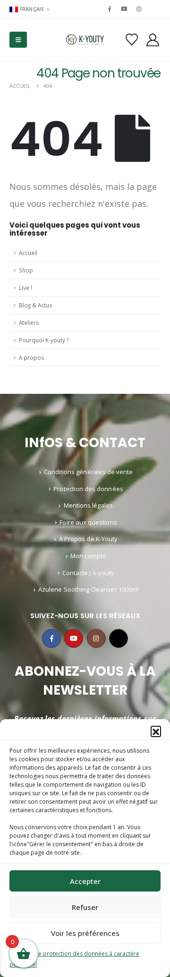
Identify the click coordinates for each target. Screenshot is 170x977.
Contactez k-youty (88, 573)
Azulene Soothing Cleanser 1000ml (88, 589)
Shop (26, 270)
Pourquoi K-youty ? (43, 340)
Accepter (85, 881)
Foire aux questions (88, 522)
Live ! (25, 287)
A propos (31, 357)
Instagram (96, 638)
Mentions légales (88, 505)
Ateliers (29, 322)
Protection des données (88, 488)
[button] (156, 731)
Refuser (85, 907)
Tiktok (118, 638)
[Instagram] (139, 9)
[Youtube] (124, 9)
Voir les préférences (85, 933)
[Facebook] (109, 9)
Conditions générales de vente (88, 471)
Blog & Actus (35, 305)
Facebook (51, 638)
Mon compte (88, 556)
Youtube (73, 638)
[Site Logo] (85, 39)
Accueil (28, 252)
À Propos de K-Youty (88, 539)
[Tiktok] (154, 9)
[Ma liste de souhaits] (131, 40)
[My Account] (153, 40)
